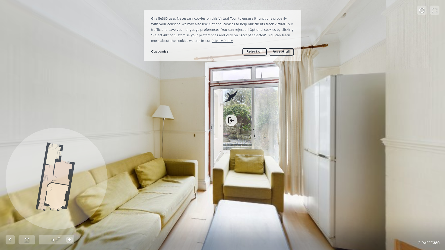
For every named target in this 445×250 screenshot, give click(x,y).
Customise (159, 51)
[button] (57, 179)
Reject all (254, 51)
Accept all (281, 51)
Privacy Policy (222, 40)
